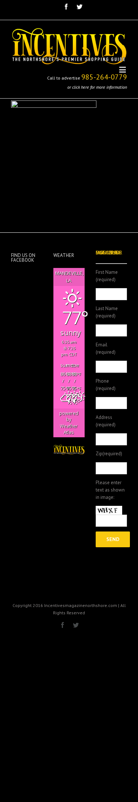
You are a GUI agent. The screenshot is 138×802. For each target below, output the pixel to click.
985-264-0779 (104, 77)
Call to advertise (63, 78)
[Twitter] (79, 7)
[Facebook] (66, 7)
